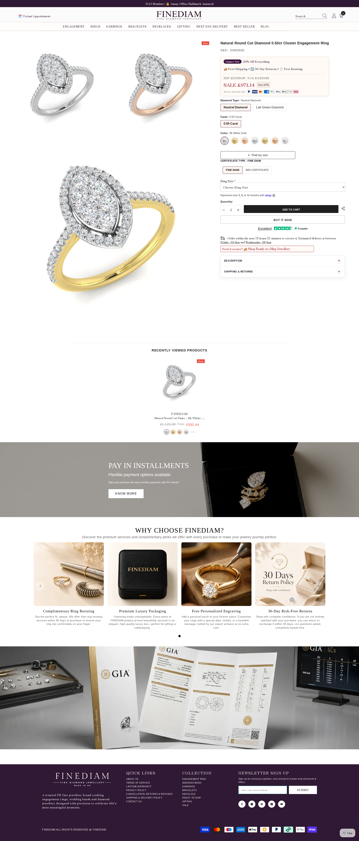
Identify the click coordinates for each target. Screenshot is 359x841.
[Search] (311, 16)
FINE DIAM (232, 170)
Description (233, 260)
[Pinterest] (261, 804)
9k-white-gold (166, 432)
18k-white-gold (186, 432)
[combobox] (307, 16)
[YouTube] (281, 804)
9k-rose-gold (179, 432)
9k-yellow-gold (173, 432)
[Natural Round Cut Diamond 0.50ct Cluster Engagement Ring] (179, 383)
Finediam (179, 413)
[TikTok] (271, 804)
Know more (126, 493)
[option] (179, 3)
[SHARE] (341, 208)
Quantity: (226, 201)
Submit (303, 790)
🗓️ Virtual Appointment (34, 16)
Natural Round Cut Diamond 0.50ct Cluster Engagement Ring (179, 418)
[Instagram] (251, 804)
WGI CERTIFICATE (257, 170)
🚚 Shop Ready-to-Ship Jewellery (266, 248)
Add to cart (291, 209)
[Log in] (334, 16)
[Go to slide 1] (179, 636)
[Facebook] (242, 804)
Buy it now (283, 220)
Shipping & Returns (238, 271)
